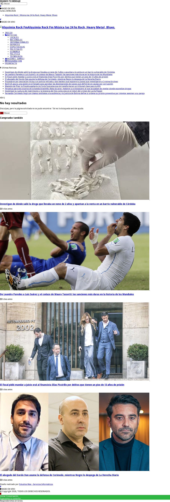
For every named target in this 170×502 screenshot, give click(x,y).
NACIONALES (16, 40)
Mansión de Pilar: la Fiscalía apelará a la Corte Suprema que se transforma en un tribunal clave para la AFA (53, 86)
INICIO (8, 33)
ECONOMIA (15, 51)
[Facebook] (0, 6)
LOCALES (14, 37)
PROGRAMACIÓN (14, 61)
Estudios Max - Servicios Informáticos (36, 484)
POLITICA (15, 54)
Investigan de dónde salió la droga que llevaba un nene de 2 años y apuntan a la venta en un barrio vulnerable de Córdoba (60, 72)
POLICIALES (16, 49)
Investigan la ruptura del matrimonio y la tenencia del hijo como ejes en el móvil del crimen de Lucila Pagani (53, 91)
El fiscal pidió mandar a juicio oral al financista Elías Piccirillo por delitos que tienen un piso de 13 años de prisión (56, 77)
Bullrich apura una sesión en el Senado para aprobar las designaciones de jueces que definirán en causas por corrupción (59, 84)
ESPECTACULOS (17, 47)
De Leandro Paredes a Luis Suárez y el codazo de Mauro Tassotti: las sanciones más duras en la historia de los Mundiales (58, 74)
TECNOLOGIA (16, 56)
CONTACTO (12, 63)
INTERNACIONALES (19, 42)
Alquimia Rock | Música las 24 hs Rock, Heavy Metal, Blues (31, 15)
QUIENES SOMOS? (15, 59)
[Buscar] (1, 3)
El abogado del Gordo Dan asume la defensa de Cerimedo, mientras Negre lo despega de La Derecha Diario (53, 79)
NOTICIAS (12, 35)
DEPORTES (15, 44)
